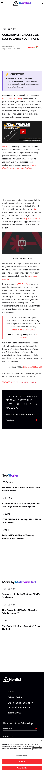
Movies (6, 514)
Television (8, 482)
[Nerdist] (22, 3)
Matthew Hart (9, 46)
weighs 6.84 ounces (32, 219)
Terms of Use (14, 712)
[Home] (12, 681)
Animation (8, 498)
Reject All (22, 762)
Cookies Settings (22, 755)
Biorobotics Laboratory (12, 98)
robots (15, 382)
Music (6, 530)
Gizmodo (6, 146)
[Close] (41, 740)
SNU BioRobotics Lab (32, 367)
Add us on (31, 47)
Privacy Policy (15, 697)
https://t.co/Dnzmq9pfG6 (23, 330)
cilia (34, 209)
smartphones (28, 382)
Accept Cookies (22, 768)
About (11, 691)
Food (5, 621)
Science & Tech (10, 29)
